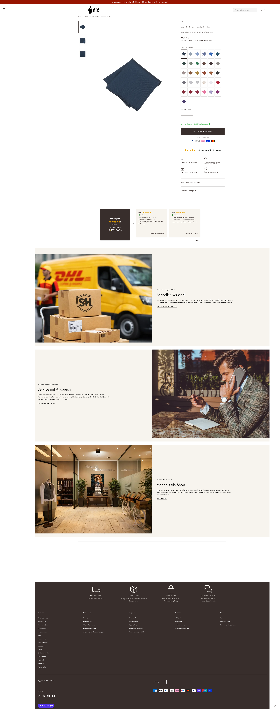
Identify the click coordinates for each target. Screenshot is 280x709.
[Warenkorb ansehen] (265, 10)
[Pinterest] (43, 695)
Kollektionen (88, 17)
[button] (265, 10)
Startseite (80, 17)
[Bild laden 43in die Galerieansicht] (83, 27)
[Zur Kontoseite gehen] (260, 10)
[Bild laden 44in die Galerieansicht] (83, 40)
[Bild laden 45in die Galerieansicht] (83, 54)
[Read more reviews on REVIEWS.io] (115, 230)
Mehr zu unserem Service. (46, 403)
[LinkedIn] (53, 695)
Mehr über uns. (162, 498)
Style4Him (52, 681)
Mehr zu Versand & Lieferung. (167, 306)
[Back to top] (274, 705)
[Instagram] (39, 695)
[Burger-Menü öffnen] (4, 9)
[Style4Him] (94, 10)
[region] (168, 223)
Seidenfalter (184, 22)
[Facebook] (48, 695)
